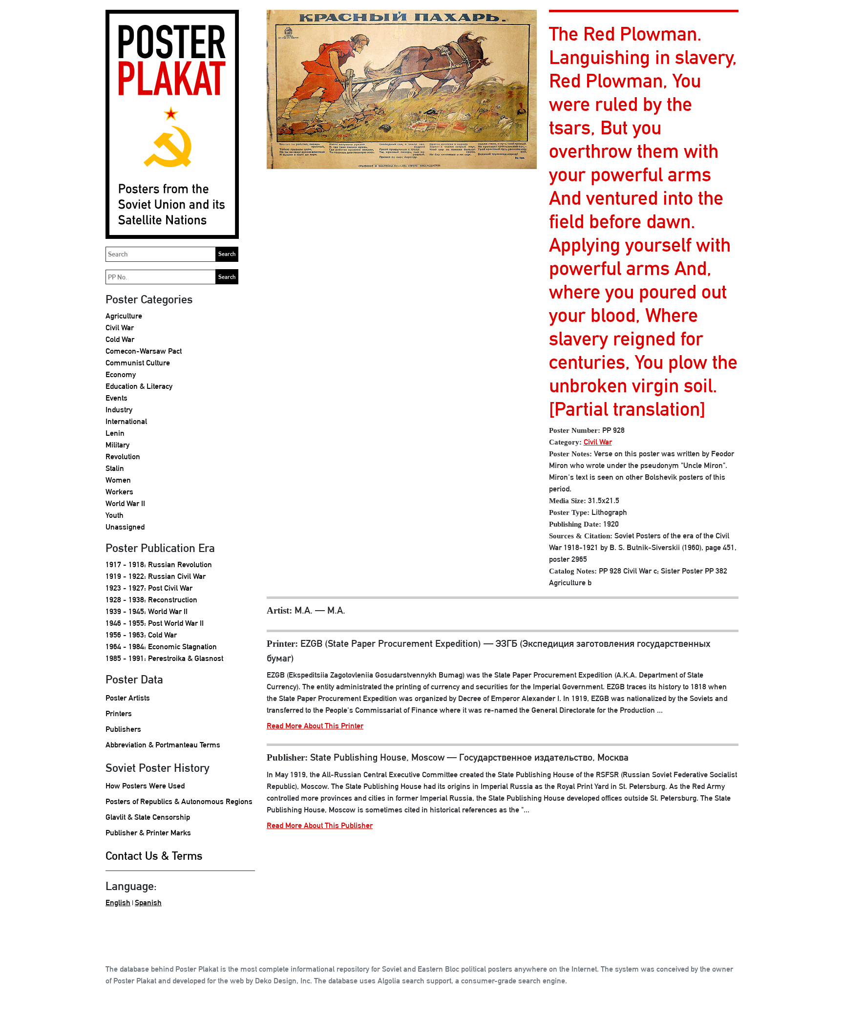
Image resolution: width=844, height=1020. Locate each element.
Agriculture (124, 315)
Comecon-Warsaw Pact (144, 351)
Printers (119, 713)
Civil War (120, 327)
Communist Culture (138, 362)
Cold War (120, 339)
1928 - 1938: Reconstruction (151, 599)
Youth (115, 515)
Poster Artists (128, 697)
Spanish (148, 902)
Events (116, 398)
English (118, 902)
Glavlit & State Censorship (148, 817)
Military (117, 444)
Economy (121, 374)
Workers (119, 491)
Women (118, 480)
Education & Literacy (139, 386)
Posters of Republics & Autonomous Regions (179, 801)
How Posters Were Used (145, 785)
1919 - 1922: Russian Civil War (156, 576)
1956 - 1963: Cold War (141, 634)
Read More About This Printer (315, 725)
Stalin (115, 468)
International (126, 421)
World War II (125, 503)
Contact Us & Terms (154, 855)
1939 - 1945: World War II (147, 611)
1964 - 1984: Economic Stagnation (161, 646)
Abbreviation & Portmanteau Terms (163, 744)
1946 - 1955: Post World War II (155, 623)
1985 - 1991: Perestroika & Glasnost (164, 658)
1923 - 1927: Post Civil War (149, 588)
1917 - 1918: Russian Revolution (159, 564)
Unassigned (125, 526)
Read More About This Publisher (320, 825)
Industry (119, 409)
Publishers (123, 729)
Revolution (123, 456)
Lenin (115, 433)
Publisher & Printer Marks (148, 832)
